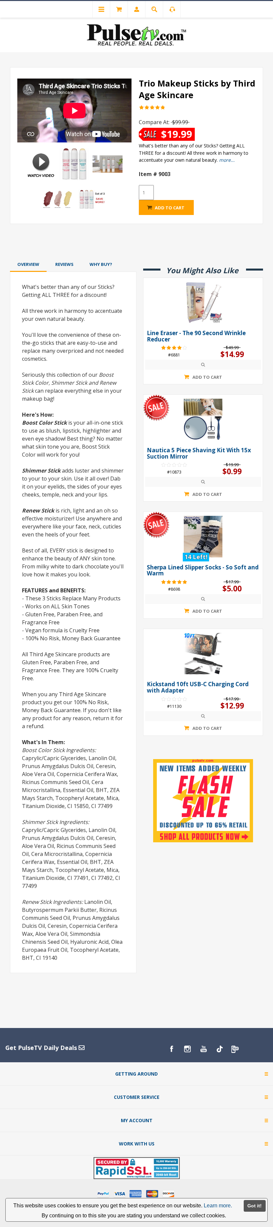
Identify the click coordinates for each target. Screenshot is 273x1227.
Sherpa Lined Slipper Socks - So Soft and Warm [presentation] (203, 570)
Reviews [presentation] (64, 264)
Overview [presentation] (28, 264)
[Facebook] (171, 1049)
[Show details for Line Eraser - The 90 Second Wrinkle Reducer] (203, 302)
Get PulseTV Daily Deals (42, 1048)
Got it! (254, 1205)
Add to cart (169, 208)
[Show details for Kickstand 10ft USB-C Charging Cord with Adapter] (203, 653)
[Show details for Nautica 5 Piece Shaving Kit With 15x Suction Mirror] (203, 419)
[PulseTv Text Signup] (235, 1049)
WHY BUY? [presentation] (101, 264)
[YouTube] (203, 1049)
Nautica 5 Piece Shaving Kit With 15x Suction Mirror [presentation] (199, 453)
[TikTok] (219, 1049)
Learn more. (218, 1205)
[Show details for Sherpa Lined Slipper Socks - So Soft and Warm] (203, 536)
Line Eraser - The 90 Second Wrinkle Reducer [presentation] (196, 336)
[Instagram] (187, 1049)
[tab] (28, 264)
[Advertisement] (136, 242)
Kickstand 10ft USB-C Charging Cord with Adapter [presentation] (198, 687)
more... (227, 160)
